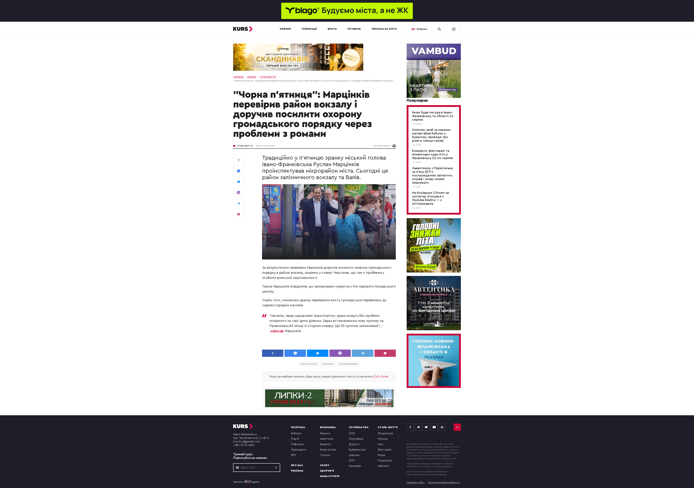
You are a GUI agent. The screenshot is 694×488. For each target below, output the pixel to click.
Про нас (297, 465)
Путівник (354, 29)
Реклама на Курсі (384, 29)
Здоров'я (327, 471)
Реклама (297, 471)
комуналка (327, 364)
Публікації (309, 29)
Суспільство (359, 427)
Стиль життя (244, 146)
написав (277, 331)
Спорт (324, 465)
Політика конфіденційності (444, 482)
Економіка (328, 427)
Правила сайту (416, 482)
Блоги (332, 29)
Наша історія (329, 476)
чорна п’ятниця (308, 364)
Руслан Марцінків (348, 364)
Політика (298, 427)
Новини (285, 29)
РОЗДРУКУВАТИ (382, 146)
